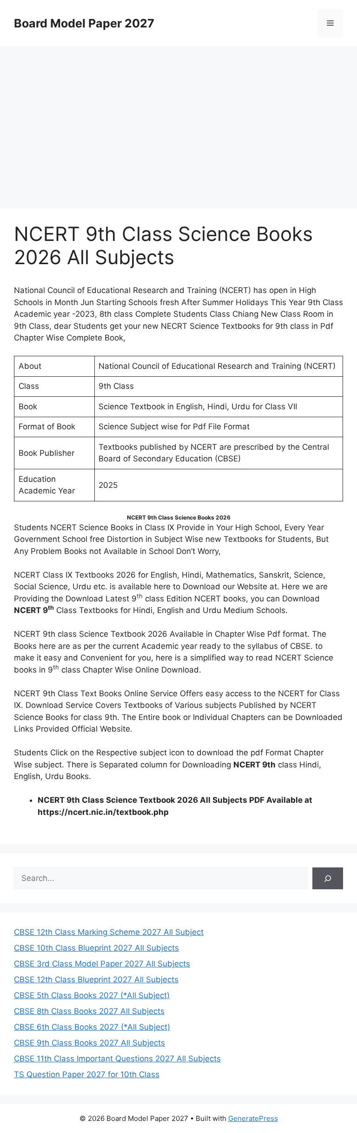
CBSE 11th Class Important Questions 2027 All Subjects (117, 1058)
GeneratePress (253, 1118)
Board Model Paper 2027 (84, 23)
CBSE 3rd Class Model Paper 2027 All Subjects (102, 963)
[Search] (327, 878)
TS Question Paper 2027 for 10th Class (86, 1074)
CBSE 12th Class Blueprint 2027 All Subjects (96, 979)
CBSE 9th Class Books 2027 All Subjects (89, 1042)
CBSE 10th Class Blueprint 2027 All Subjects (96, 948)
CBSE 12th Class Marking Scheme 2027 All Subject (109, 932)
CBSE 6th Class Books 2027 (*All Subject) (92, 1027)
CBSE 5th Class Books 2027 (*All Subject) (92, 995)
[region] (178, 121)
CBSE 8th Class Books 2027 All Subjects (89, 1011)
